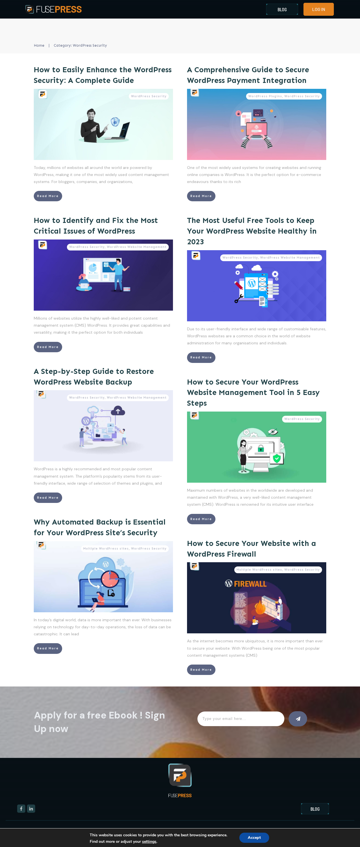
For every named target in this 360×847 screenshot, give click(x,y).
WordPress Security (148, 96)
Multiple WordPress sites (106, 548)
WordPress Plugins (265, 96)
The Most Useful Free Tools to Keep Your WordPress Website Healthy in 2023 (252, 231)
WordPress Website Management (136, 247)
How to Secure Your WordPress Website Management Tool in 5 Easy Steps (253, 393)
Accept (254, 837)
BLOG (282, 9)
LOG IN (318, 9)
